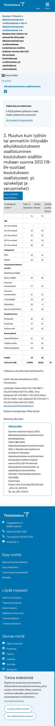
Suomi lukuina (9, 607)
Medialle (6, 577)
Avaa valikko (12, 75)
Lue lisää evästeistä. (14, 701)
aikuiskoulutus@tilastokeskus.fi (19, 405)
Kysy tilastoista (10, 567)
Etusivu (6, 16)
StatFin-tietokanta (11, 597)
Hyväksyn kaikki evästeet (18, 708)
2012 (23, 23)
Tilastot (16, 16)
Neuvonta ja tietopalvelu (15, 562)
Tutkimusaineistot (11, 623)
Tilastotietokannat (11, 602)
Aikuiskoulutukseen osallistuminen (22, 86)
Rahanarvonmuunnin (13, 613)
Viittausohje (14, 426)
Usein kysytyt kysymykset (15, 572)
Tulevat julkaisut (10, 618)
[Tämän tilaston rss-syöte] (5, 92)
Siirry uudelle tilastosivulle (19, 120)
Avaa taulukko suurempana (11, 196)
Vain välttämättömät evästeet (20, 716)
